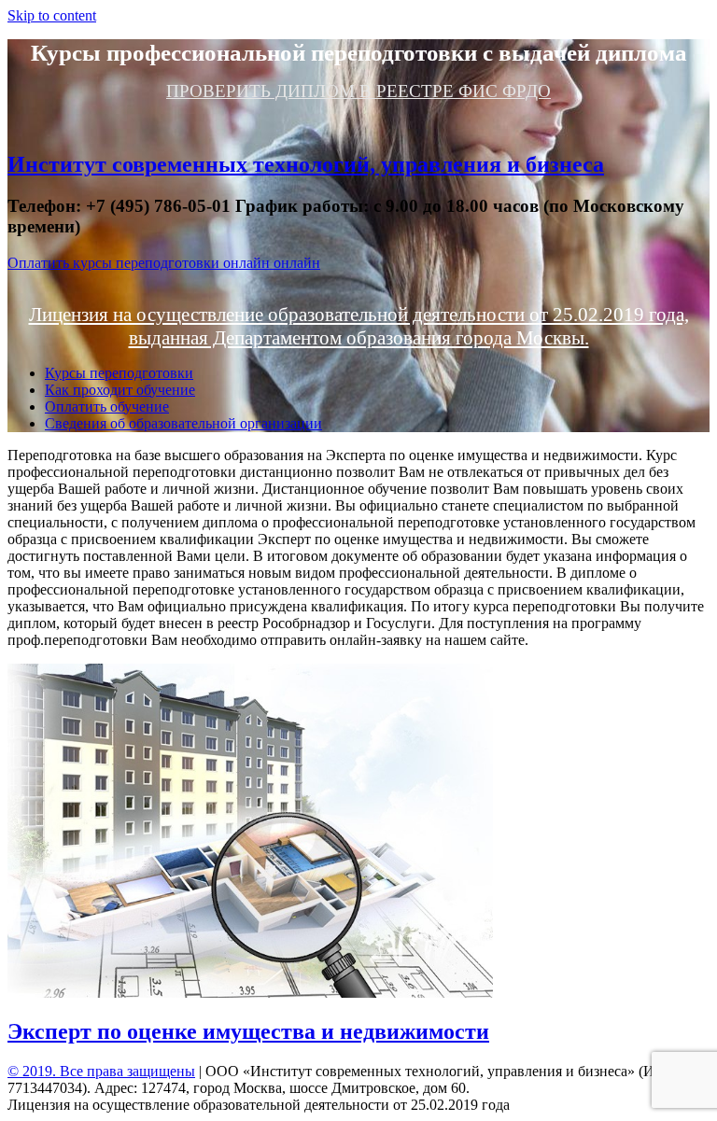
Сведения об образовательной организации (183, 423)
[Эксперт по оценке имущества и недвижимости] (250, 993)
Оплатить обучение (107, 406)
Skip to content (51, 15)
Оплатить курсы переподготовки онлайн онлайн (163, 263)
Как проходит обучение (120, 390)
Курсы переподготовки (119, 373)
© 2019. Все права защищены (101, 1071)
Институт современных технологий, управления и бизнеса (305, 164)
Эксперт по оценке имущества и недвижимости (248, 1031)
